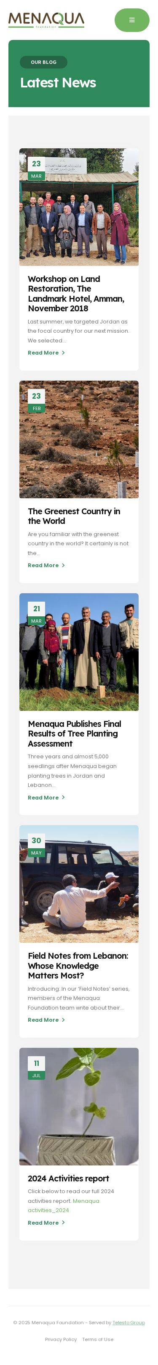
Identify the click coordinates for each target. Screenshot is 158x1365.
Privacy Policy (61, 1339)
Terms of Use (97, 1339)
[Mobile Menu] (132, 20)
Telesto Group (128, 1322)
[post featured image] (79, 207)
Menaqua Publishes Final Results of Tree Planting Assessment (74, 733)
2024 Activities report (68, 1178)
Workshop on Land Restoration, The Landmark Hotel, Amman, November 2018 (76, 294)
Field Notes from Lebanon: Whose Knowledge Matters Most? (78, 965)
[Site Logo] (46, 20)
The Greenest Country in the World (74, 516)
